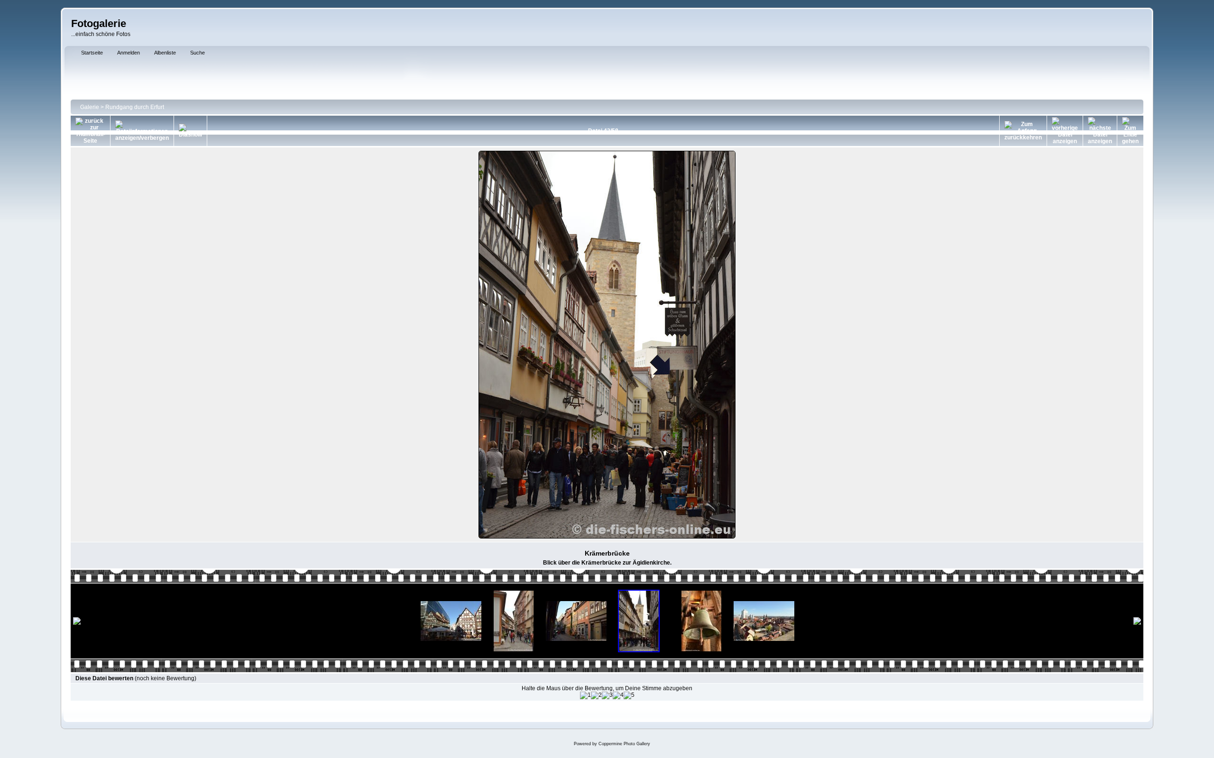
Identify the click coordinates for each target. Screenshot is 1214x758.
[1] (585, 695)
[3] (607, 695)
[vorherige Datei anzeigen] (1065, 131)
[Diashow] (190, 130)
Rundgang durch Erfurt (134, 107)
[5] (629, 695)
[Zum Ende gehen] (1130, 131)
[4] (618, 695)
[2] (596, 695)
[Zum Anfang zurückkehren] (1023, 130)
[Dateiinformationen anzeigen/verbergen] (142, 131)
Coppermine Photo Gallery (624, 743)
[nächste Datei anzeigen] (1100, 131)
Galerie (89, 107)
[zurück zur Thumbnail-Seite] (90, 131)
